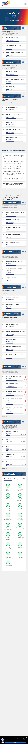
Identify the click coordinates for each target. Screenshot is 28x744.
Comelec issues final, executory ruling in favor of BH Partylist (13, 162)
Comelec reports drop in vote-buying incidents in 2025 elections (13, 179)
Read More (21, 150)
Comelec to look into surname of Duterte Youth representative (13, 183)
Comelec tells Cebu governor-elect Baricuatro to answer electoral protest (14, 157)
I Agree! (15, 742)
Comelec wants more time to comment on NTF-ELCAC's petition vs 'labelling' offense (14, 173)
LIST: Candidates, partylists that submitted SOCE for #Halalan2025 (13, 167)
